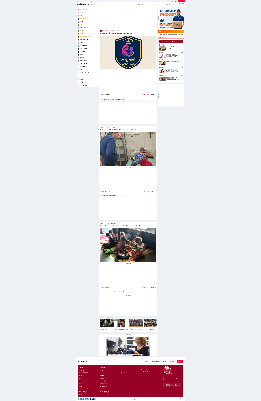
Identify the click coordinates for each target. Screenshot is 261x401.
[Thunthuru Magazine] (172, 361)
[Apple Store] (167, 385)
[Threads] (93, 399)
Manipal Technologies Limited (176, 399)
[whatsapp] (78, 399)
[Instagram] (88, 399)
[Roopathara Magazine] (155, 361)
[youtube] (83, 399)
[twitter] (90, 399)
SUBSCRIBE (181, 1)
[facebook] (81, 399)
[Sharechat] (95, 399)
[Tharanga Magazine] (147, 361)
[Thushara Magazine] (164, 361)
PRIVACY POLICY (145, 369)
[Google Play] (176, 385)
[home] (82, 4)
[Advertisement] (128, 18)
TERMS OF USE (145, 372)
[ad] (171, 18)
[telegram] (86, 399)
